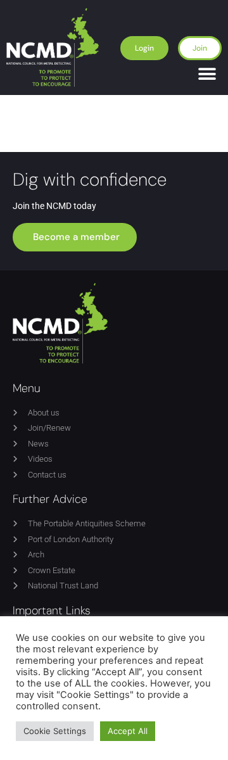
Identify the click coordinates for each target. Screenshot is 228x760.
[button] (207, 74)
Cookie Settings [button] (54, 731)
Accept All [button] (128, 731)
